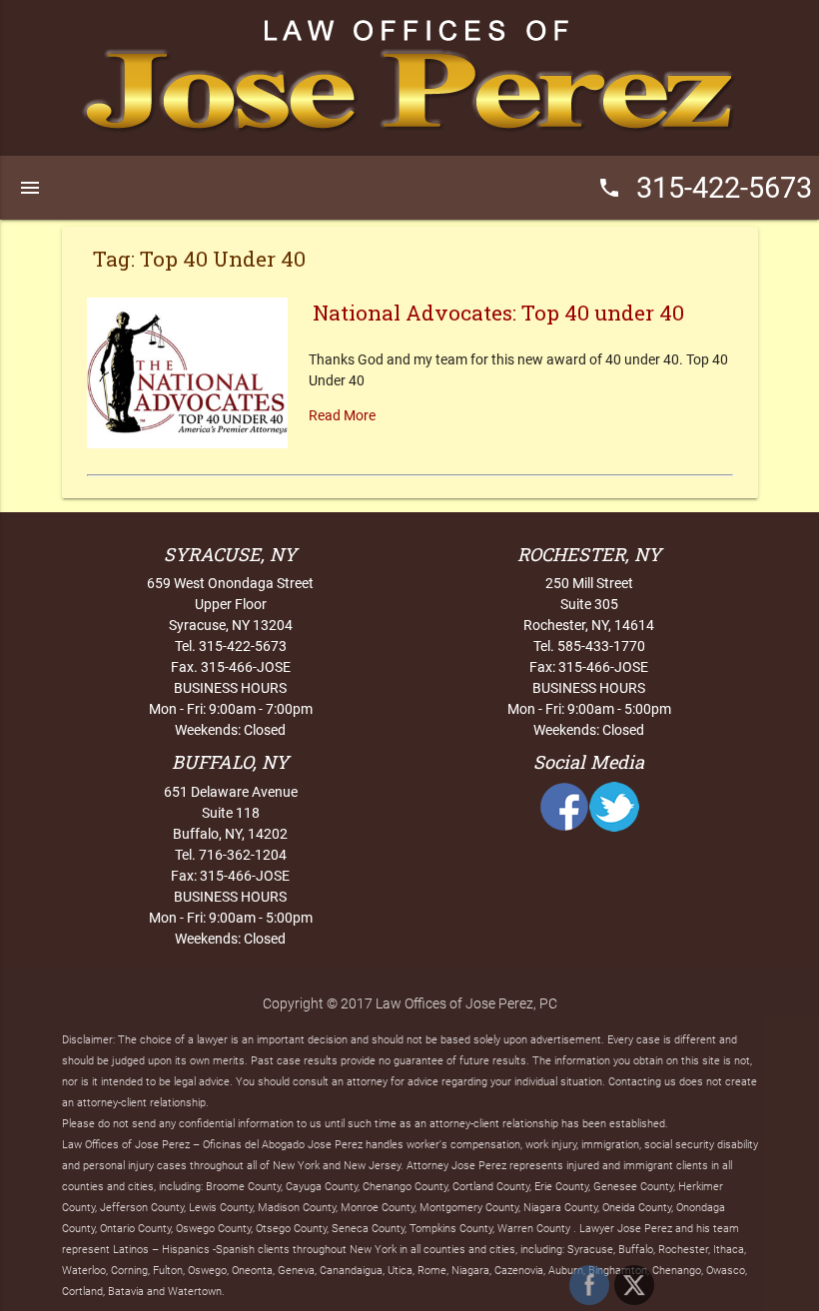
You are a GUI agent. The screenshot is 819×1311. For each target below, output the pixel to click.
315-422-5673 (704, 188)
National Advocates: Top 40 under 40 (498, 313)
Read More (342, 415)
